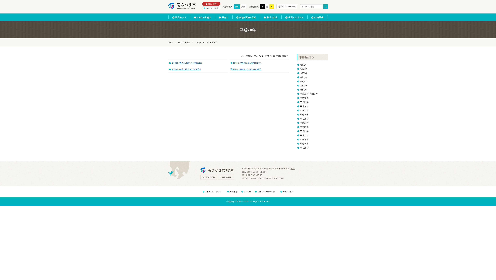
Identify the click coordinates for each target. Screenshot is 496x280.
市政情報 (319, 17)
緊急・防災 (212, 4)
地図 (292, 168)
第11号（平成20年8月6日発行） (247, 63)
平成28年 (304, 106)
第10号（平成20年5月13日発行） (186, 69)
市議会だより (306, 57)
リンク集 (247, 191)
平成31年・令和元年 (309, 93)
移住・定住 (272, 17)
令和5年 (303, 77)
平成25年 (304, 118)
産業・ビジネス (295, 17)
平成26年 (304, 114)
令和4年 (303, 81)
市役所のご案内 (208, 177)
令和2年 (303, 89)
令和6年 (303, 73)
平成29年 (304, 102)
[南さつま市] (182, 6)
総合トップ (180, 17)
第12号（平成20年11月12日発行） (187, 63)
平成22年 (304, 131)
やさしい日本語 (212, 8)
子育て (225, 17)
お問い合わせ (226, 177)
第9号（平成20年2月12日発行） (247, 69)
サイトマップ (288, 191)
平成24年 (304, 122)
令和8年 (303, 64)
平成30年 (304, 98)
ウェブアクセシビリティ (266, 191)
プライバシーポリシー (214, 191)
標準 (237, 6)
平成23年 (304, 127)
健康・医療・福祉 (247, 17)
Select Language (288, 6)
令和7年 (303, 69)
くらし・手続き (204, 17)
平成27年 (304, 110)
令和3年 (303, 85)
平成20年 (304, 139)
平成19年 (304, 143)
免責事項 (234, 191)
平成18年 (304, 147)
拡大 (243, 6)
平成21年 (304, 135)
